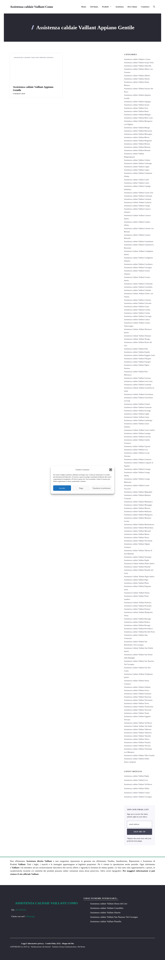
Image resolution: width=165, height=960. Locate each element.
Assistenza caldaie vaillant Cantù (136, 180)
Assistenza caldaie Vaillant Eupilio (137, 352)
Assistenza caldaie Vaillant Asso (136, 108)
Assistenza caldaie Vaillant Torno (136, 703)
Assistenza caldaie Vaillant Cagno (136, 170)
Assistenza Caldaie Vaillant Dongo (137, 339)
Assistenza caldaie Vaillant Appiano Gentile (34, 57)
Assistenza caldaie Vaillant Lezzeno (137, 437)
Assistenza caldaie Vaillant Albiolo (137, 76)
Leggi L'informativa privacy (32, 943)
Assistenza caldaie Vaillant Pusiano (137, 609)
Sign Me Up (139, 832)
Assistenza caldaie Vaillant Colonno (137, 300)
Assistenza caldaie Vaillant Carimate (137, 199)
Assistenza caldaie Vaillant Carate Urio (138, 193)
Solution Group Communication (64, 947)
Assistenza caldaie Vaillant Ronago (137, 625)
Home (83, 7)
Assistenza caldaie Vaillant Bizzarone (138, 131)
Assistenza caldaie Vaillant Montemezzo (139, 524)
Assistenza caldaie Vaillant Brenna (137, 144)
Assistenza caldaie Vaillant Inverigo (137, 411)
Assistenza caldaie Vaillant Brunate (137, 150)
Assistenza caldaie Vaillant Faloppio (137, 359)
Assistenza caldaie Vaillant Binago (137, 128)
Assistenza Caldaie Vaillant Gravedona (138, 394)
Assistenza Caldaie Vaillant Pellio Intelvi (139, 563)
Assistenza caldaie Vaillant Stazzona (137, 697)
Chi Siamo (94, 7)
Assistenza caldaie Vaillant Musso (136, 534)
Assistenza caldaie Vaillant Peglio (136, 560)
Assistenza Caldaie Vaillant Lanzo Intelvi (139, 430)
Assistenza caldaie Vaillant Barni (136, 111)
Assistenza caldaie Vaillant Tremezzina (138, 707)
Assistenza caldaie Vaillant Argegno (137, 102)
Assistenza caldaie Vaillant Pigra (136, 580)
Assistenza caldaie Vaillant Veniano (137, 742)
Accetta (62, 488)
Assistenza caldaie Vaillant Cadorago (138, 163)
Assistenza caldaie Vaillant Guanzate (138, 407)
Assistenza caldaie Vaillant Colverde (137, 303)
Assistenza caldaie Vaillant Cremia (137, 313)
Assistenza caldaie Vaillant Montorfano (138, 528)
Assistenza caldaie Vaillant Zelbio (136, 759)
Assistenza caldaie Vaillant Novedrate (138, 541)
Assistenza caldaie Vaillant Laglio (136, 414)
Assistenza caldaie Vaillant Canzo (136, 183)
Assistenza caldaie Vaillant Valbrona (137, 729)
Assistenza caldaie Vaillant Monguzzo (138, 515)
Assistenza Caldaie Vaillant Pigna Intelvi (139, 576)
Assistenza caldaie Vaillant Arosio (136, 105)
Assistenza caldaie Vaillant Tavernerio (138, 700)
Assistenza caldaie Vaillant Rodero (137, 622)
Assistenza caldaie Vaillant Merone (137, 508)
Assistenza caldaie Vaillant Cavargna (138, 267)
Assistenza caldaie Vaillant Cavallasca (138, 264)
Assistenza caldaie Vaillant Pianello (137, 567)
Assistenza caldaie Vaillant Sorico (136, 690)
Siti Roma (81, 947)
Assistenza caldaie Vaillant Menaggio (138, 505)
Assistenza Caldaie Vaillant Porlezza (137, 602)
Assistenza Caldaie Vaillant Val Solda (138, 726)
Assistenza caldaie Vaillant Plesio (136, 583)
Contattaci (145, 7)
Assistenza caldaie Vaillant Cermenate (138, 284)
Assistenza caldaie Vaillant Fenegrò (137, 362)
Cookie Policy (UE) (53, 943)
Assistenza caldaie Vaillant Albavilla (137, 66)
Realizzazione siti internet (41, 947)
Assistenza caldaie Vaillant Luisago (137, 469)
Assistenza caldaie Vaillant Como (31, 6)
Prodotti (105, 7)
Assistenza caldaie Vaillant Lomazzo (137, 459)
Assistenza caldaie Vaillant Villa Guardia (139, 755)
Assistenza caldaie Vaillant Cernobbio (138, 287)
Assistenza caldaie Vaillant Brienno (137, 147)
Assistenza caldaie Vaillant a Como (137, 59)
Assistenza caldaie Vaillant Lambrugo (138, 420)
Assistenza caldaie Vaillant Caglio (136, 167)
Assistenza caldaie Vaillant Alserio (137, 79)
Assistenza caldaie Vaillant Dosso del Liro (108, 903)
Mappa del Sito (68, 943)
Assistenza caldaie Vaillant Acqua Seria (139, 62)
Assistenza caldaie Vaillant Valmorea (138, 733)
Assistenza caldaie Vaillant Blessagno (138, 134)
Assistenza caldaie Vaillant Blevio (136, 137)
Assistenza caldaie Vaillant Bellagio (137, 115)
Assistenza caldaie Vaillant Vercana (137, 746)
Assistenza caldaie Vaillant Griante (137, 404)
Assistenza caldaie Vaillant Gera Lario (138, 381)
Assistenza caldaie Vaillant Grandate (137, 385)
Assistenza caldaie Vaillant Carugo (137, 206)
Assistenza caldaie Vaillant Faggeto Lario (139, 355)
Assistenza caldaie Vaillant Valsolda (137, 736)
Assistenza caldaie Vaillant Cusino (137, 319)
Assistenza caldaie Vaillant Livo (136, 450)
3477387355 (20, 910)
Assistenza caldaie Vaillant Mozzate (137, 531)
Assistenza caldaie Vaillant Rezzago (137, 619)
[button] (110, 469)
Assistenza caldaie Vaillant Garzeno (137, 378)
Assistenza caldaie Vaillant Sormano (137, 694)
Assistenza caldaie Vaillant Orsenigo (137, 557)
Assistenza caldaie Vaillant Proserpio (138, 606)
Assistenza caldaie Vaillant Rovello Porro (139, 632)
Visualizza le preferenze (102, 488)
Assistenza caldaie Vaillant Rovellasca (138, 629)
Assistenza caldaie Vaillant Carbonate (138, 196)
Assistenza (119, 7)
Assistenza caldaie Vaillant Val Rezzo (138, 723)
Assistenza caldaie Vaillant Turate (136, 713)
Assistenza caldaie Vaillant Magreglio (138, 492)
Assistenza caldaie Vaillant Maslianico (138, 502)
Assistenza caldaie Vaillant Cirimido (137, 290)
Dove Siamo (132, 7)
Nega (81, 488)
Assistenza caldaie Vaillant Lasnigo (137, 433)
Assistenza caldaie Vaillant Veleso (136, 739)
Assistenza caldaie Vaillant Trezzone (137, 710)
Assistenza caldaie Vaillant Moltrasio (138, 511)
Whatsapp (30, 916)
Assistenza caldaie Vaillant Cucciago (138, 316)
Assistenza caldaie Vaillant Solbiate (137, 687)
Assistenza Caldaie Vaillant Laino (136, 417)
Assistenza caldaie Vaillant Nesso (136, 537)
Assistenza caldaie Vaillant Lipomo (137, 446)
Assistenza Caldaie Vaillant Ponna (137, 593)
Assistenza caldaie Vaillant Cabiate (137, 160)
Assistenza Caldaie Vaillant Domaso (137, 336)
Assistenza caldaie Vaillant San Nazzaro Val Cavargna (114, 917)
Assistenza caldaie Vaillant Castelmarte (138, 241)
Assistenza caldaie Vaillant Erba (136, 349)
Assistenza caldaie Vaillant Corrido (137, 310)
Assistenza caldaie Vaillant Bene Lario (138, 118)
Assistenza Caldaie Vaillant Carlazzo (137, 202)
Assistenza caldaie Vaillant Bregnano (138, 141)
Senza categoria (130, 762)
